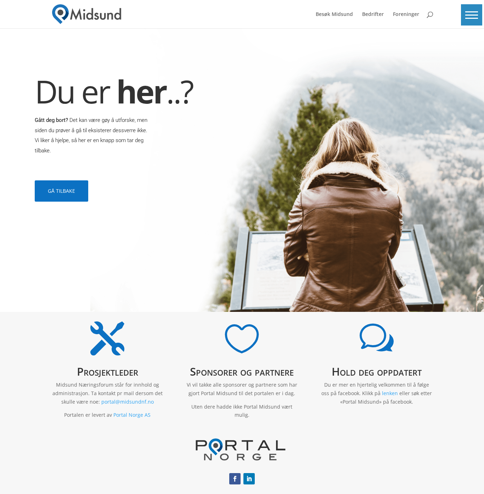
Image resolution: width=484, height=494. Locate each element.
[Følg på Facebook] (235, 478)
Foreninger (406, 14)
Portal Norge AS (132, 414)
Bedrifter (373, 14)
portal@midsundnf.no (127, 401)
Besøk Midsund (334, 14)
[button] (471, 15)
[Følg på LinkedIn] (249, 478)
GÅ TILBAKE (61, 190)
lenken (390, 393)
